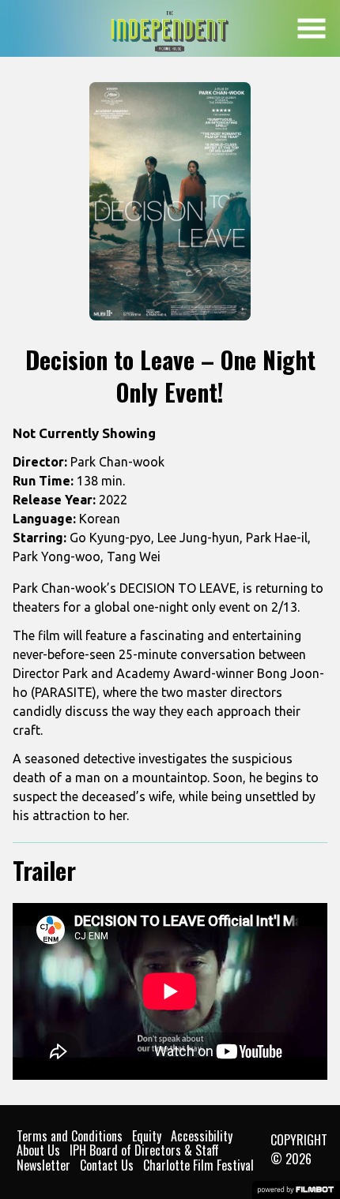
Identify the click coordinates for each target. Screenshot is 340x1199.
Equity (146, 1135)
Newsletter (43, 1165)
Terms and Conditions (70, 1135)
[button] (311, 28)
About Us (38, 1150)
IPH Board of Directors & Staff (144, 1150)
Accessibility (201, 1135)
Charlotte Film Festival (198, 1165)
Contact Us (107, 1165)
